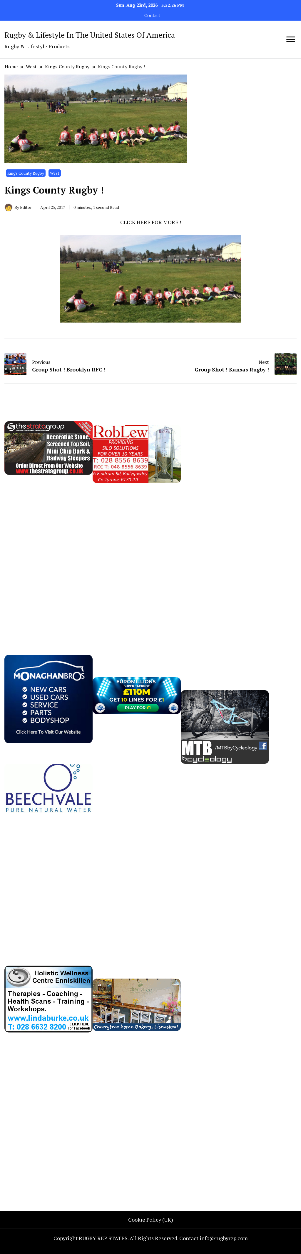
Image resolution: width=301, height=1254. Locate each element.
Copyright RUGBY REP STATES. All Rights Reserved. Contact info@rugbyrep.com (150, 1238)
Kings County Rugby (25, 173)
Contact (152, 15)
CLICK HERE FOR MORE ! (150, 222)
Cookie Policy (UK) (150, 1219)
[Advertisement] (225, 541)
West (54, 173)
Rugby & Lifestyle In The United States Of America (89, 35)
